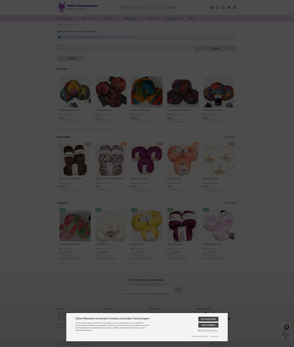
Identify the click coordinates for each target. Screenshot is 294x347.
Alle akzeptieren (208, 319)
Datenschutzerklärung (199, 336)
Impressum (214, 336)
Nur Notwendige (208, 325)
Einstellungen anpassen (209, 330)
